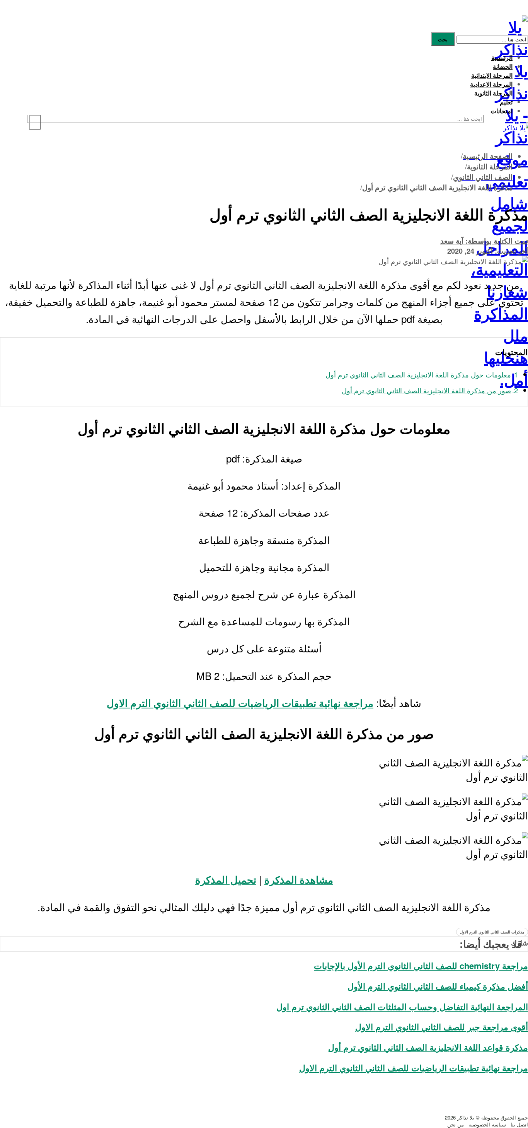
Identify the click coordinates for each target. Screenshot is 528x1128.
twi (508, 1103)
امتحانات (502, 110)
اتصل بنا (519, 1124)
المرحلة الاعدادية (491, 84)
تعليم (506, 101)
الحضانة (503, 66)
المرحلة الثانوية (493, 93)
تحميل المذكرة (225, 879)
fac (508, 1092)
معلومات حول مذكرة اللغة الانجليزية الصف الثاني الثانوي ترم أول (418, 374)
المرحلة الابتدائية (492, 75)
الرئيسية (502, 57)
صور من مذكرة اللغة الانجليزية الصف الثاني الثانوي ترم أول (426, 390)
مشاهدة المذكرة (298, 879)
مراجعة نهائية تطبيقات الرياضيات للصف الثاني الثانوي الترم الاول (240, 703)
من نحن (455, 1124)
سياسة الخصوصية (487, 1124)
